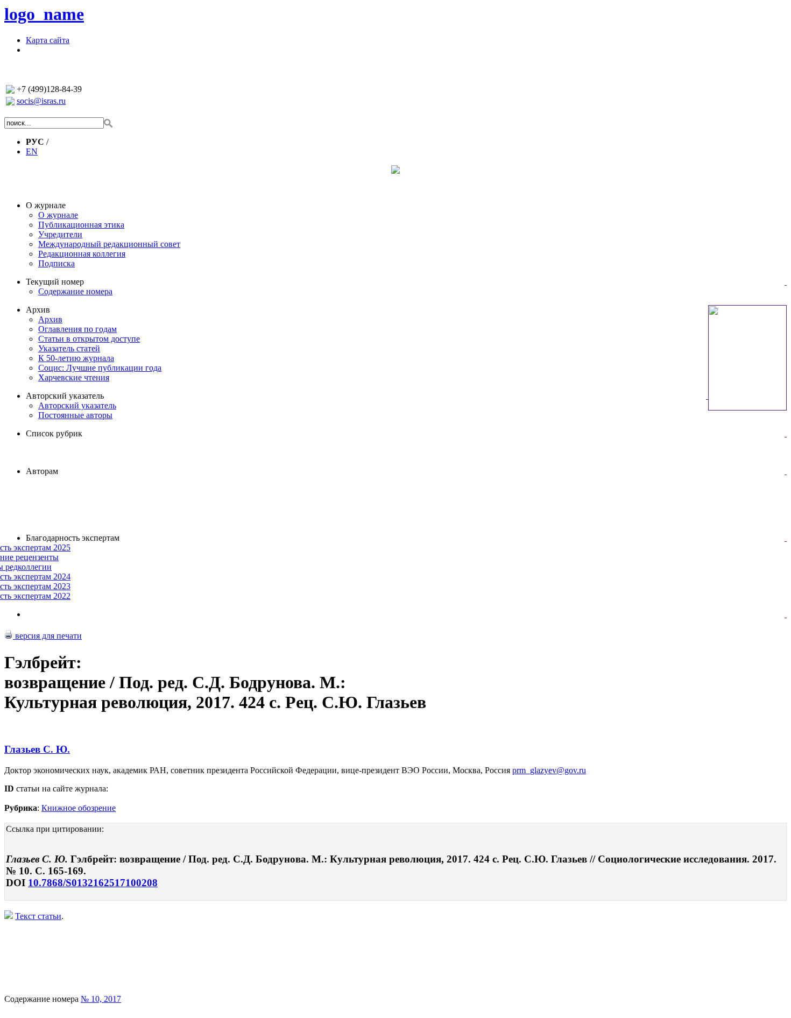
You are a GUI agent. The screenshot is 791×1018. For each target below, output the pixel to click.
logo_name (44, 14)
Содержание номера (75, 291)
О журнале (46, 205)
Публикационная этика (81, 224)
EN (32, 151)
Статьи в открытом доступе (89, 338)
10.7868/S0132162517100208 (93, 882)
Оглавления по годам (77, 329)
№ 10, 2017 (101, 998)
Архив (38, 309)
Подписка (56, 263)
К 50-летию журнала (76, 358)
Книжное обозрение (78, 807)
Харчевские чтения (73, 377)
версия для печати (47, 635)
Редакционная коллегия (81, 253)
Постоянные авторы (75, 415)
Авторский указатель (65, 395)
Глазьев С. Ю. (37, 749)
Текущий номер (55, 281)
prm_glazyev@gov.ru (549, 770)
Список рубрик (54, 433)
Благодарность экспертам (72, 537)
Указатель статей (69, 348)
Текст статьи (38, 916)
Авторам (42, 471)
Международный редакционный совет (109, 244)
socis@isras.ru (41, 100)
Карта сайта (47, 40)
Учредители (60, 234)
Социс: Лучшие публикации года (99, 367)
